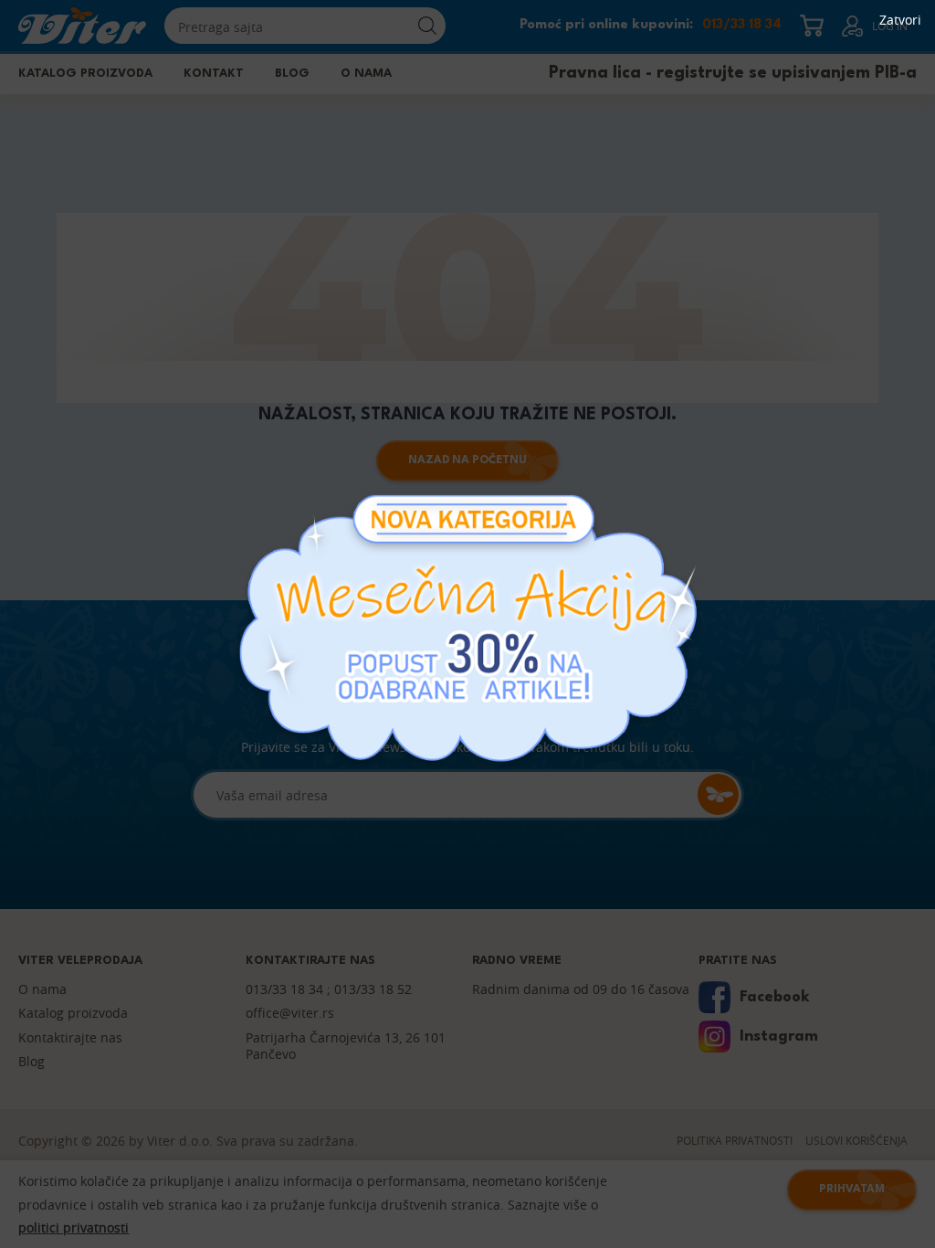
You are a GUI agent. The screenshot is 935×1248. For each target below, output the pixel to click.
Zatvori (900, 20)
